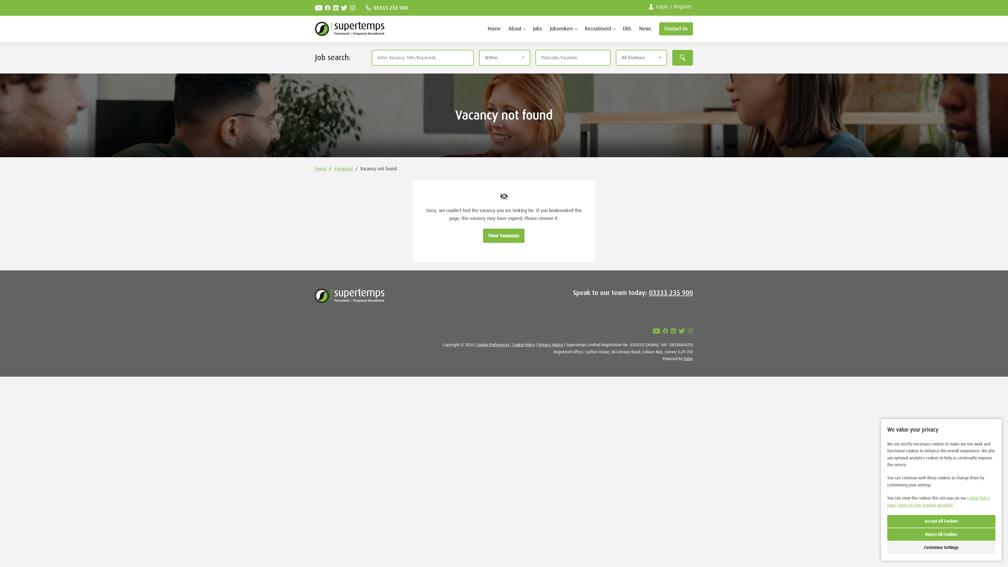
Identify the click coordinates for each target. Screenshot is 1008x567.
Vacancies (343, 168)
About (514, 29)
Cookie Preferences (492, 345)
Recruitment (598, 29)
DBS (627, 29)
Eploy (688, 358)
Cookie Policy (523, 345)
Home (494, 29)
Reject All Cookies (941, 534)
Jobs (537, 29)
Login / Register (673, 7)
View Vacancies (503, 235)
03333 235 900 (391, 8)
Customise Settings (941, 547)
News (645, 29)
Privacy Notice (550, 345)
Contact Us (676, 29)
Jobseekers (561, 29)
